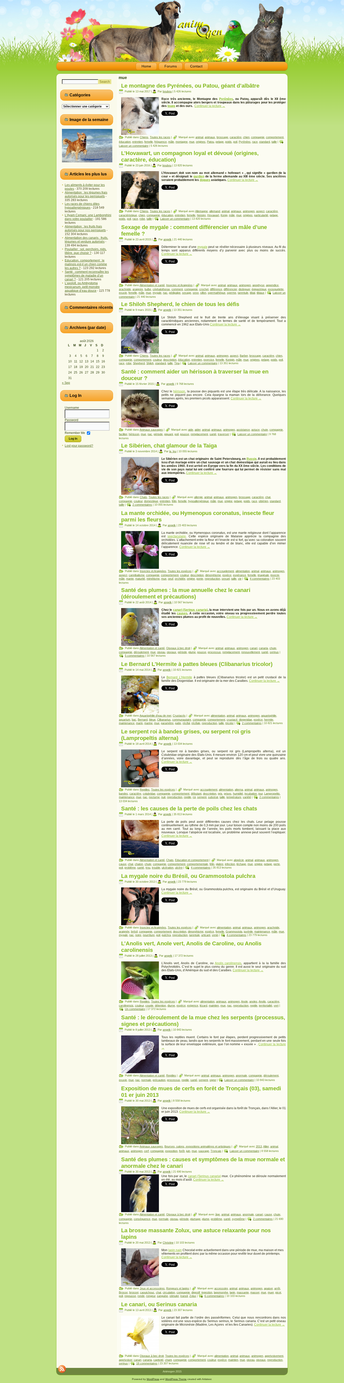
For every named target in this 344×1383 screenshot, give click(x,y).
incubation (251, 793)
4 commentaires (259, 578)
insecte (274, 575)
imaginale (263, 575)
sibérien (263, 501)
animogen (249, 211)
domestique (151, 501)
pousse (184, 434)
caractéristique (128, 215)
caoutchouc (147, 1292)
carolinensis (126, 1005)
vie (240, 578)
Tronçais (216, 1150)
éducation (125, 141)
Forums (170, 66)
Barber (244, 355)
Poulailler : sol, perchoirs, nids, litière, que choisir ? (86, 251)
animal (199, 137)
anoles (253, 1001)
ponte (199, 578)
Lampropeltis (272, 793)
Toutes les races (160, 137)
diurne (171, 1005)
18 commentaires (146, 1363)
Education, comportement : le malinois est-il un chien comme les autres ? (86, 264)
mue (191, 141)
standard (264, 141)
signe (213, 1079)
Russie (252, 459)
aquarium (124, 719)
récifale (195, 723)
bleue (152, 719)
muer (271, 1292)
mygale (202, 247)
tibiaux (260, 292)
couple (149, 1005)
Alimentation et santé (152, 285)
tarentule (243, 292)
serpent (202, 797)
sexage (186, 292)
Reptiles (145, 789)
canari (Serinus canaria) (190, 610)
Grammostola (234, 931)
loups (171, 106)
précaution (159, 1079)
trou (148, 867)
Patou (210, 141)
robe (142, 218)
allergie (198, 497)
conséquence (142, 1218)
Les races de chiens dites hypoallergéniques (82, 205)
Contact (196, 66)
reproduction (212, 578)
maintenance (126, 723)
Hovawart (213, 215)
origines (200, 141)
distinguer (244, 289)
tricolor (229, 723)
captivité (158, 1359)
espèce (226, 575)
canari (253, 648)
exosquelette (276, 289)
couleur (157, 359)
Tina (177, 363)
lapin (232, 1292)
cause (122, 864)
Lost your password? (79, 445)
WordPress (153, 1379)
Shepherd (139, 363)
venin (215, 935)
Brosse (123, 1292)
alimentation (242, 571)
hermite (268, 719)
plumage (195, 1218)
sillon (203, 292)
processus (214, 652)
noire (138, 935)
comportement (275, 137)
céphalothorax (161, 289)
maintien (214, 1005)
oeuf (170, 578)
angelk (167, 239)
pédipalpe (175, 292)
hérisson (179, 391)
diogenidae (245, 719)
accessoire (221, 1288)
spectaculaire (176, 536)
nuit (163, 797)
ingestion (206, 1292)
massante (243, 1292)
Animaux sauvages (151, 429)
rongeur (150, 1295)
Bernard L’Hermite (179, 677)
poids (228, 141)
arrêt (277, 1288)
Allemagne (201, 211)
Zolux (192, 1295)
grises (227, 793)
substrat (213, 797)
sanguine (162, 1295)
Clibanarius (164, 719)
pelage (220, 141)
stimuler (174, 1295)
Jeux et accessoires (152, 1288)
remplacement (199, 434)
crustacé (232, 719)
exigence (192, 1005)
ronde (141, 1295)
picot (278, 1292)
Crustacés (179, 715)
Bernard (143, 719)
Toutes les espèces (180, 571)
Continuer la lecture (209, 106)
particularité (261, 215)
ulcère (179, 867)
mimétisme (153, 578)
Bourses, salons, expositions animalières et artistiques (197, 1146)
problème (130, 867)
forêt (182, 1150)
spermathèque (216, 292)
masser (254, 1292)
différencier (230, 289)
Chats (143, 497)
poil (235, 141)
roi (194, 797)
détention (160, 1005)
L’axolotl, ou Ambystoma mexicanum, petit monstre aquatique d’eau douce (82, 286)
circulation (169, 1292)
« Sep (66, 383)
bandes (123, 793)
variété (247, 797)
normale (146, 1079)
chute (264, 429)
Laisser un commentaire (133, 145)
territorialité (265, 1005)
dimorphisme (213, 575)
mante (130, 578)
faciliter (123, 434)
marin (139, 723)
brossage (222, 137)
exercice (208, 359)
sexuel (226, 578)
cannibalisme (137, 575)
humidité (238, 793)
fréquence (160, 141)
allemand (214, 211)
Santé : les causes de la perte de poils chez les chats (189, 808)
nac (165, 292)
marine (148, 723)
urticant (205, 935)
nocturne (154, 797)
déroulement (141, 652)
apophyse (258, 285)
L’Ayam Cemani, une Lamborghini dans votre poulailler (88, 217)
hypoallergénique (198, 501)
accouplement (225, 571)
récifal (186, 723)
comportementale (197, 864)
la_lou (172, 451)
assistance (243, 429)
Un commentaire (135, 1009)
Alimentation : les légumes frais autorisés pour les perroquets (86, 194)
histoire (201, 215)
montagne (182, 141)
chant (168, 1359)
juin (188, 1150)
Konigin (230, 359)
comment (177, 289)
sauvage (203, 1150)
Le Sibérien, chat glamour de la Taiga (169, 445)
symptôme (238, 1218)
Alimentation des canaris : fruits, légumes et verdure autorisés (86, 239)
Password (71, 420)
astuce (255, 429)
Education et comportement (192, 860)
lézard (203, 1005)
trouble (156, 867)
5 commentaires (135, 655)
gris (220, 793)
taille (274, 141)
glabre (219, 864)
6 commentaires (214, 1295)
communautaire (181, 719)
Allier (266, 1146)
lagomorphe (221, 1292)
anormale (241, 1075)
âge (217, 1214)
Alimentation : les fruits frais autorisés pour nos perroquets (85, 228)
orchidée (180, 578)
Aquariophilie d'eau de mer (155, 715)
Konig (224, 215)
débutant (196, 793)
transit (184, 1295)
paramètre (167, 723)
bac (134, 719)
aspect (260, 211)
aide (190, 429)
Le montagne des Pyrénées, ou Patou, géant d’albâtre (190, 86)
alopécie (239, 860)
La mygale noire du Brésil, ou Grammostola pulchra (188, 876)
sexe (196, 292)
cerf (146, 1150)
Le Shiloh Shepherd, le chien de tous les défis (180, 304)
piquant (168, 434)
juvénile (248, 931)
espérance (239, 575)
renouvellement (250, 652)
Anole (244, 1001)
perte (276, 864)
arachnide (125, 289)
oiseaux (171, 652)
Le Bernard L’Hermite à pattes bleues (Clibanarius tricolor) (196, 664)
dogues (205, 180)
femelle (148, 141)
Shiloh (150, 363)
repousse (130, 1295)
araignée (137, 289)
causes (182, 613)
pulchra (166, 935)
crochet (204, 289)
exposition (171, 1150)
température (233, 797)
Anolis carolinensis (228, 963)
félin (174, 501)
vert (276, 1005)
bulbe (148, 289)
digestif (195, 1292)
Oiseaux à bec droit (178, 648)
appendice (272, 285)
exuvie (123, 292)
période (158, 434)
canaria (263, 648)
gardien (198, 176)
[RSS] (62, 1369)
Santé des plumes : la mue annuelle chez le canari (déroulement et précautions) (185, 593)
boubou (167, 91)
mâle (171, 141)
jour (260, 793)
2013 (259, 1146)
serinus (274, 652)
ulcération (168, 867)
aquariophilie (268, 715)
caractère (236, 137)
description (170, 359)
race (255, 141)
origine (228, 501)
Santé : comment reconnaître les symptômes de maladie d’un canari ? (87, 275)
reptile (187, 797)
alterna (239, 789)
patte (178, 723)
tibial (252, 292)
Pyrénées (226, 99)
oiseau (161, 652)
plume (192, 652)
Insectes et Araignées (179, 285)
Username (72, 407)
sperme (231, 292)
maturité (140, 578)
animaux (210, 137)
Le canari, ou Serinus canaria (159, 1304)
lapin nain (175, 1250)
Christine (168, 1242)
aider (197, 429)
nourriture (149, 935)
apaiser (268, 1288)
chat (267, 497)
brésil (134, 931)
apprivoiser (125, 1359)
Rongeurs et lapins (177, 1288)
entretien (137, 141)
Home (146, 66)
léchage (241, 864)
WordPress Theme (176, 1379)
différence (216, 289)
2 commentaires (142, 504)
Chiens (144, 137)
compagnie (257, 137)
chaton (139, 864)
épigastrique (259, 289)
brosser (134, 1292)
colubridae (149, 793)
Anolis (262, 1001)
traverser (223, 434)
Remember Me (75, 432)
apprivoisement (274, 1355)
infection (230, 864)
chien (246, 137)
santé (213, 434)
